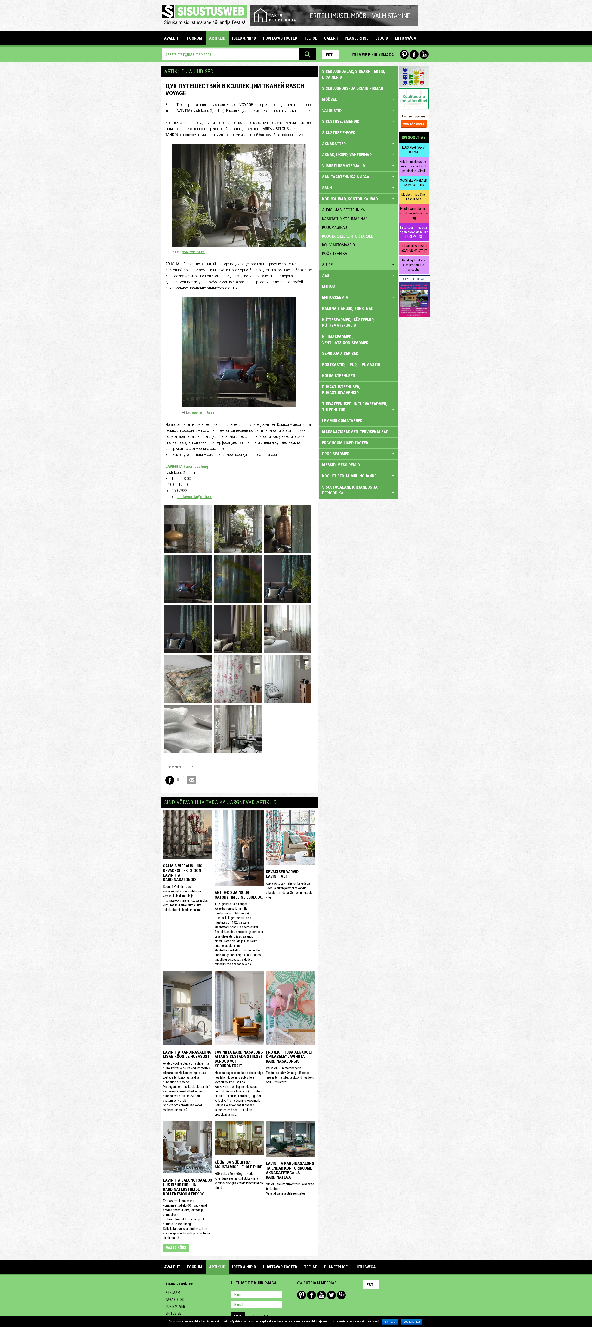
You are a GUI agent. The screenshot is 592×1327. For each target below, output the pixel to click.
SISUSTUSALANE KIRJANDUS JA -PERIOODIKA (351, 490)
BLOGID (381, 38)
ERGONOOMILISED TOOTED (345, 442)
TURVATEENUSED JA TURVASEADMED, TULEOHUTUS (354, 406)
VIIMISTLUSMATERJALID (343, 165)
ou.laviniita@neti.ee (194, 496)
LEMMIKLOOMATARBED (342, 420)
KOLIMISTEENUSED (338, 375)
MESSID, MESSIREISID (341, 464)
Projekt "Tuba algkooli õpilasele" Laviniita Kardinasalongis (289, 1057)
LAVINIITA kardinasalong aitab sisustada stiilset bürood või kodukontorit (239, 1059)
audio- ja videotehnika (343, 209)
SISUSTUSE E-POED (338, 132)
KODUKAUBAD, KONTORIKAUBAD (350, 198)
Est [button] (329, 54)
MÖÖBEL (329, 99)
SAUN (327, 187)
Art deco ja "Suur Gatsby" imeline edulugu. (239, 895)
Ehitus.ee (173, 1313)
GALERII (331, 38)
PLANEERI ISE (356, 38)
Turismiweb (175, 1306)
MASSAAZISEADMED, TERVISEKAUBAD (355, 431)
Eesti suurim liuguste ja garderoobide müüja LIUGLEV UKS (413, 232)
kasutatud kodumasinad (345, 218)
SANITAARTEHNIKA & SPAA (345, 176)
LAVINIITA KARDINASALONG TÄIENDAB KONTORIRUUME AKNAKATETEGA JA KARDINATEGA (290, 1170)
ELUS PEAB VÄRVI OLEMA (413, 150)
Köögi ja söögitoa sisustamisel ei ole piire (238, 1164)
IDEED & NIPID (244, 38)
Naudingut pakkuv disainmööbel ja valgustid (413, 264)
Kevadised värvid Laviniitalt (282, 874)
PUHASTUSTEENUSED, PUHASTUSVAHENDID (341, 389)
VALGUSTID (332, 110)
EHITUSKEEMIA (335, 297)
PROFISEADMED (335, 453)
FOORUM (194, 38)
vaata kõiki (176, 1247)
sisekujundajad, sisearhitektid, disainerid (353, 74)
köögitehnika (334, 253)
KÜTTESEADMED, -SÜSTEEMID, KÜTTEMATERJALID (348, 322)
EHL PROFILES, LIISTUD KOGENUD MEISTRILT (413, 248)
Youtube (424, 54)
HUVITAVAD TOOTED (280, 38)
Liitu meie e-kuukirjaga (371, 54)
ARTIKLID (217, 38)
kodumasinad (334, 227)
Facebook (414, 54)
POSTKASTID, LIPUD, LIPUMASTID (351, 364)
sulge (327, 264)
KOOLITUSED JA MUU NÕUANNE (349, 476)
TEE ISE (310, 38)
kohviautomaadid (338, 244)
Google (341, 1295)
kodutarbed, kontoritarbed (347, 236)
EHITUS (328, 286)
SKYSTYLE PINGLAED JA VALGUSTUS (413, 183)
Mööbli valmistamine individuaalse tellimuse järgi (414, 213)
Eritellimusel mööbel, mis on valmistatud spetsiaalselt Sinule (413, 166)
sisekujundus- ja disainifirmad (352, 88)
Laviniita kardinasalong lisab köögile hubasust (187, 1054)
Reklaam (172, 1292)
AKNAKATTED (334, 143)
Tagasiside (174, 1299)
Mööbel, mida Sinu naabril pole (413, 197)
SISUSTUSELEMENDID (340, 121)
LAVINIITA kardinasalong (186, 466)
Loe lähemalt (412, 1321)
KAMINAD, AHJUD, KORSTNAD (347, 308)
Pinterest (404, 54)
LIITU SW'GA (405, 38)
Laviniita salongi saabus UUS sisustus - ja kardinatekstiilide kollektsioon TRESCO (187, 1187)
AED (325, 275)
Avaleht (172, 38)
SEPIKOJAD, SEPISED (340, 353)
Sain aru (390, 1321)
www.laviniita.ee (193, 252)
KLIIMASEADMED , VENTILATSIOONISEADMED (345, 339)
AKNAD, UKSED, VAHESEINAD (347, 154)
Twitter (331, 1295)
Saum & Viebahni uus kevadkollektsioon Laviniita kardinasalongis (182, 872)
